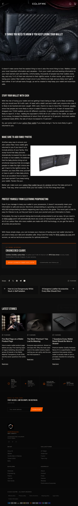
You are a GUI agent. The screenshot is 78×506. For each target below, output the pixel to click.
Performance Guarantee (48, 483)
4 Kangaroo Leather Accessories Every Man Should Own (55, 290)
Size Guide (11, 480)
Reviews (43, 480)
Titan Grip (44, 458)
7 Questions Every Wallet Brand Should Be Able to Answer (62, 341)
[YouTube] (16, 442)
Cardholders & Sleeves (15, 456)
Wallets (10, 453)
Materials (10, 471)
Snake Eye (44, 453)
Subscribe (36, 409)
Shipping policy (45, 495)
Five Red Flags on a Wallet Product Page (12, 340)
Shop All (10, 451)
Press (42, 476)
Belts (9, 461)
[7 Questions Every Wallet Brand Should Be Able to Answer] (64, 322)
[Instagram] (9, 442)
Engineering (11, 473)
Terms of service (33, 495)
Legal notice (56, 495)
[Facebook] (12, 442)
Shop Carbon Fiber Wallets (21, 262)
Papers (10, 476)
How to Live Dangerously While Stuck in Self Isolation (20, 290)
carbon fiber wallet (29, 123)
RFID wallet (8, 219)
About (43, 471)
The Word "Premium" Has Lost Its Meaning (37, 340)
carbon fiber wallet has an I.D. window (37, 185)
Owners (43, 478)
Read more (5, 364)
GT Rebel (44, 451)
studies (73, 106)
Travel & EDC (12, 458)
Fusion (43, 456)
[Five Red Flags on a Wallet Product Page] (14, 322)
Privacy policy (22, 495)
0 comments (73, 280)
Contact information (13, 499)
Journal (10, 478)
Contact (43, 473)
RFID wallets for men (64, 235)
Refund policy (11, 495)
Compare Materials (49, 262)
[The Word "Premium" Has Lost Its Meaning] (39, 322)
